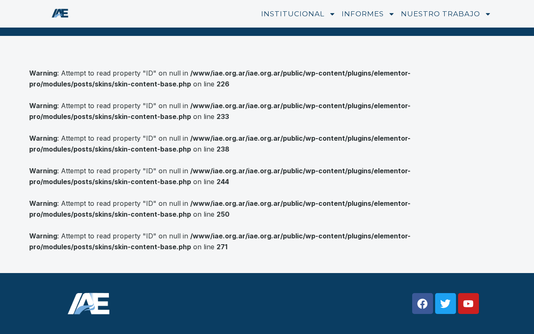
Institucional (293, 14)
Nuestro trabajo (440, 14)
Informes (363, 14)
